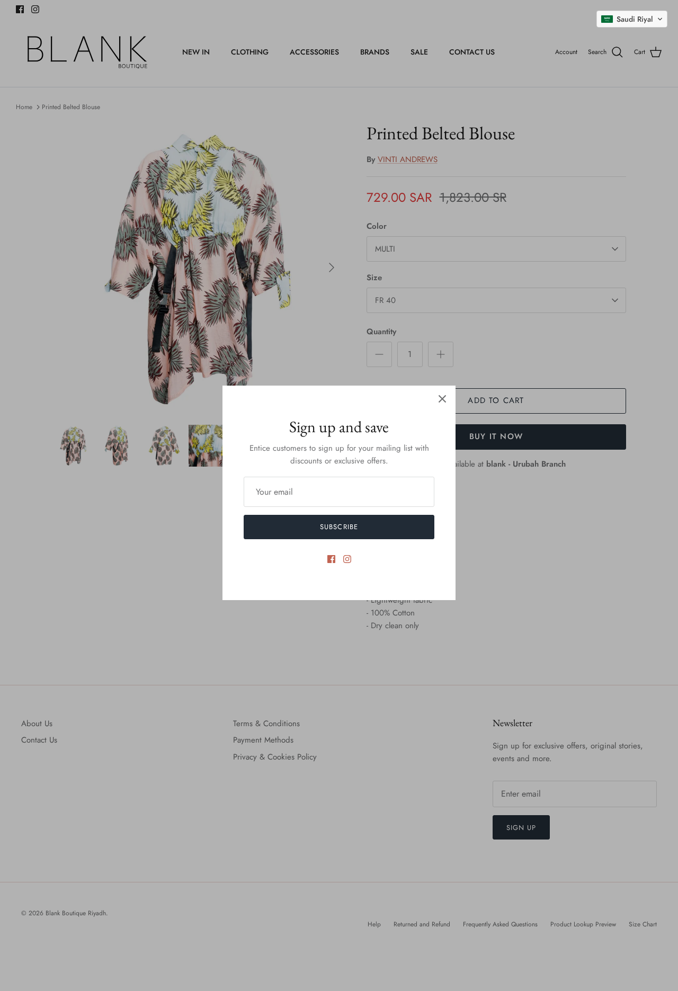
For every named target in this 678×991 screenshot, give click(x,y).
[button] (631, 19)
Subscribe (339, 527)
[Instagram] (347, 559)
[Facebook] (331, 559)
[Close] (442, 398)
